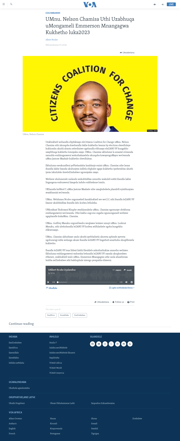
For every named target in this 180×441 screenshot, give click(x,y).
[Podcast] (117, 343)
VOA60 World (55, 368)
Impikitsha (54, 358)
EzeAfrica (13, 348)
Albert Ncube (52, 40)
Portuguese (55, 434)
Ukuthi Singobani (17, 403)
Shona (94, 419)
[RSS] (129, 343)
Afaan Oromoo (15, 419)
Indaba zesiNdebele (58, 348)
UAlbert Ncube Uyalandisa (62, 270)
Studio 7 (53, 343)
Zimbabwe (137, 419)
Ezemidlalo (14, 353)
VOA (53, 273)
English (12, 429)
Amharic (13, 424)
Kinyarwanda (56, 429)
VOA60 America (56, 373)
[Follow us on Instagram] (105, 343)
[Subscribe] (123, 343)
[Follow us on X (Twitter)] (111, 343)
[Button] (127, 52)
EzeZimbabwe (53, 13)
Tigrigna (95, 434)
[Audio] (163, 4)
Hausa (53, 419)
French (12, 434)
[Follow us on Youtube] (98, 343)
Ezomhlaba (14, 358)
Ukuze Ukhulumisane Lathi (62, 403)
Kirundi (53, 424)
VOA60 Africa (55, 363)
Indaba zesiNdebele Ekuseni (62, 353)
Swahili (94, 429)
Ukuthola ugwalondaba (19, 388)
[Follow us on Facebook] (92, 343)
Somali (94, 424)
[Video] (155, 4)
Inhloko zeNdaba (16, 363)
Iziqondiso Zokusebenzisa (103, 403)
